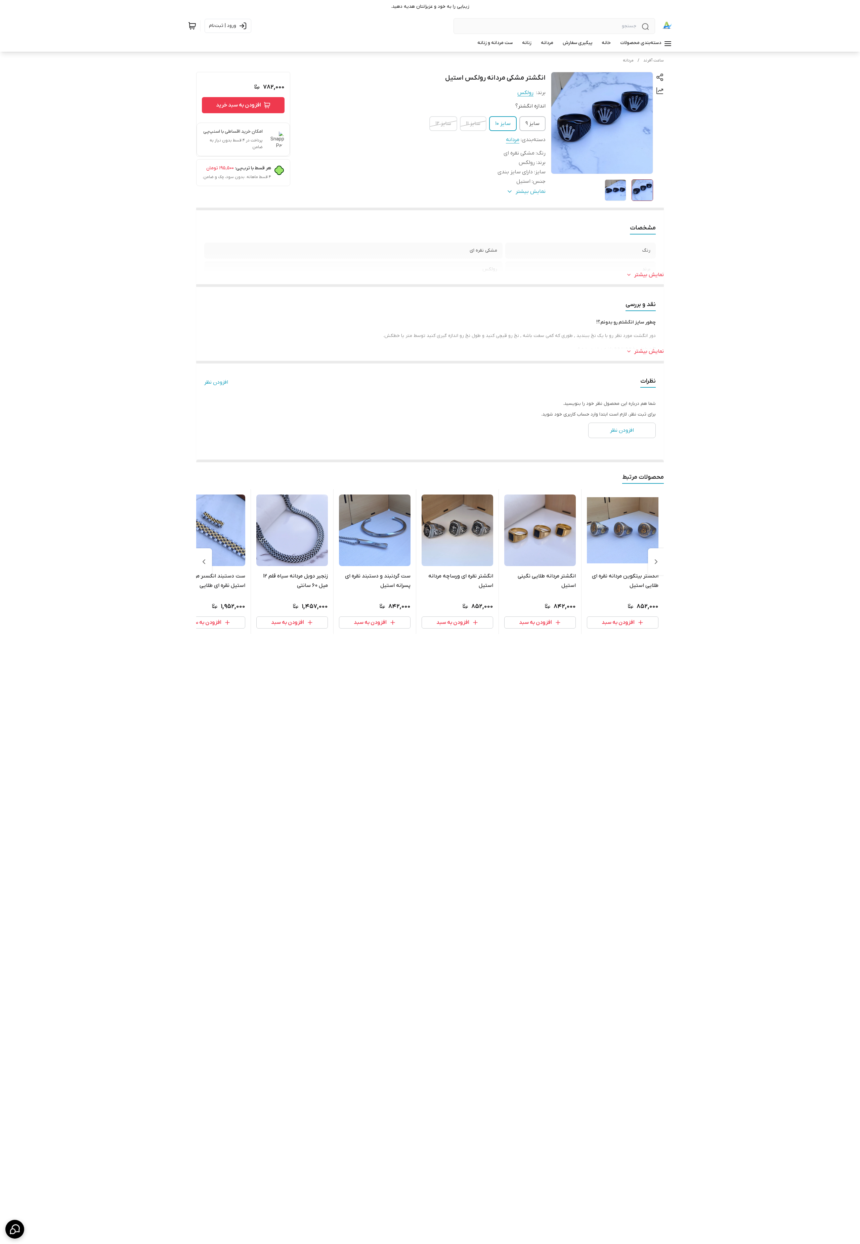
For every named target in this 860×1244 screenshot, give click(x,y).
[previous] (656, 561)
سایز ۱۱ (473, 123)
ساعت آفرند (653, 60)
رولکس (525, 92)
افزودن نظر (216, 382)
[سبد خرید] (192, 26)
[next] (204, 561)
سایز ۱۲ (443, 123)
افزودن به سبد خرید (238, 105)
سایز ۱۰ (503, 123)
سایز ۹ (532, 123)
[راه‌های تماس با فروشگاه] (14, 1229)
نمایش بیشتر (649, 274)
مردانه (628, 60)
